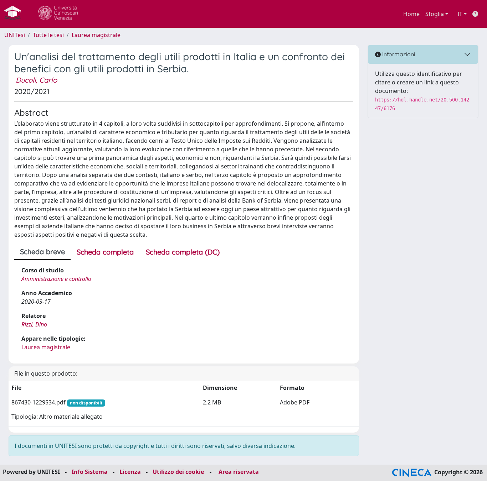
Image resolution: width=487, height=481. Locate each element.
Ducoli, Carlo (36, 79)
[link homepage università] (57, 13)
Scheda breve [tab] (42, 251)
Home (411, 14)
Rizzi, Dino (34, 324)
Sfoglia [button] (434, 14)
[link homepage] (15, 13)
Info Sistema (90, 472)
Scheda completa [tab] (105, 251)
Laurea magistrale (96, 35)
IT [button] (459, 14)
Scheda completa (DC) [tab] (183, 251)
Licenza (130, 472)
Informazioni (398, 54)
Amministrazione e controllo (56, 279)
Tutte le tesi (48, 35)
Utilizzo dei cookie (178, 472)
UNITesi (14, 35)
